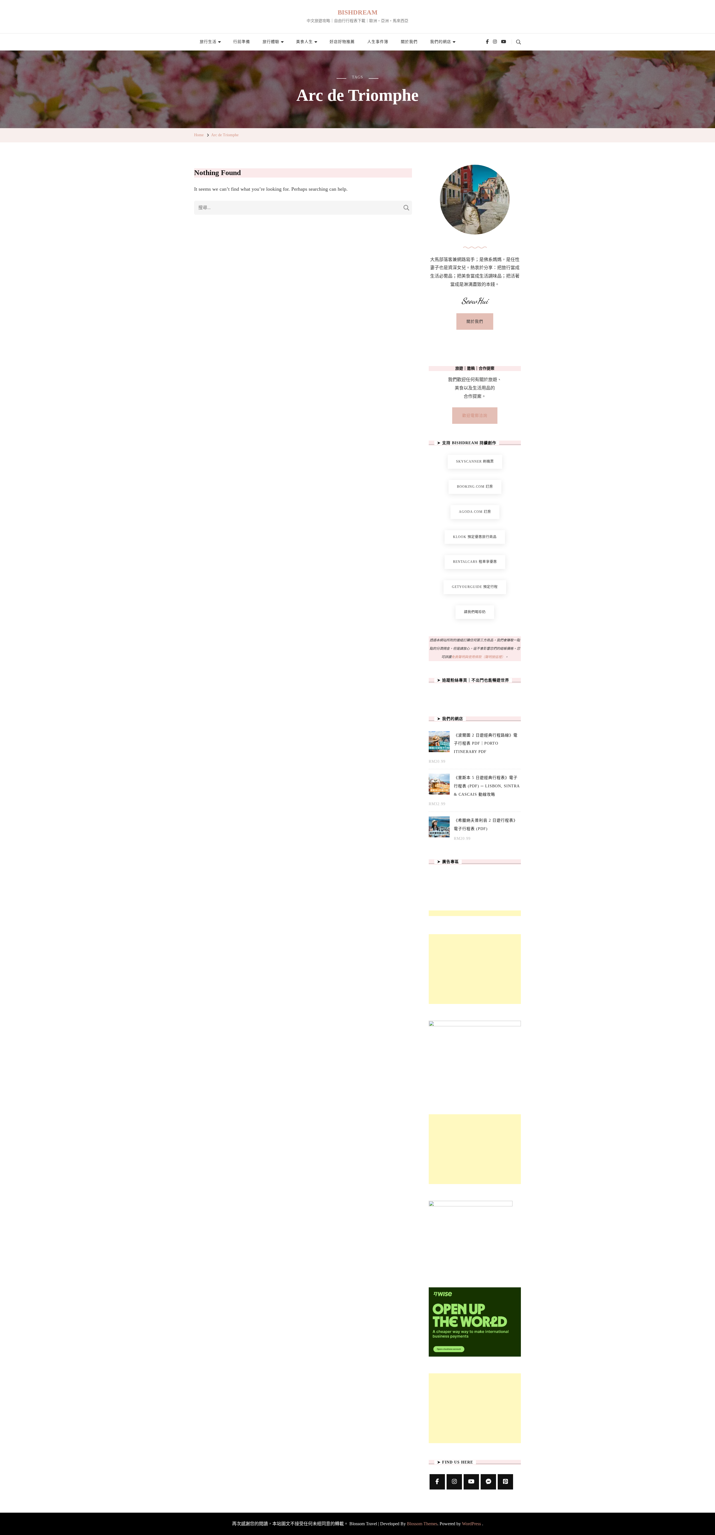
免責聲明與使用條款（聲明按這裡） (478, 657)
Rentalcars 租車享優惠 (475, 562)
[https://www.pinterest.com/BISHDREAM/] (505, 1481)
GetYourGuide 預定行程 (475, 587)
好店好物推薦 (342, 42)
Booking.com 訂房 (475, 487)
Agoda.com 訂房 (475, 512)
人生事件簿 (377, 42)
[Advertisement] (475, 969)
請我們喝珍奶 (475, 612)
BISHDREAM (358, 12)
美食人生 (304, 42)
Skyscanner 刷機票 (475, 461)
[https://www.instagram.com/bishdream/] (454, 1481)
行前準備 (241, 42)
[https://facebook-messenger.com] (488, 1481)
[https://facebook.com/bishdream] (437, 1481)
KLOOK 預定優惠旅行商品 (475, 537)
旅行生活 (208, 42)
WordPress (471, 1523)
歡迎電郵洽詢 (474, 415)
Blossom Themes (422, 1523)
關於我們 (409, 42)
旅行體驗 (271, 42)
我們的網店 (440, 42)
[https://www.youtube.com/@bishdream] (471, 1481)
